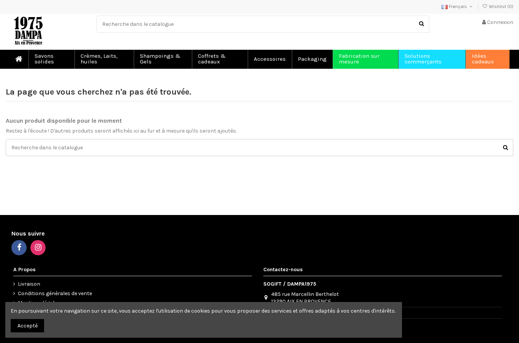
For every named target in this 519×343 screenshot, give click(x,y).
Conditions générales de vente (55, 293)
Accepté (27, 325)
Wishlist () (500, 6)
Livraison (29, 284)
